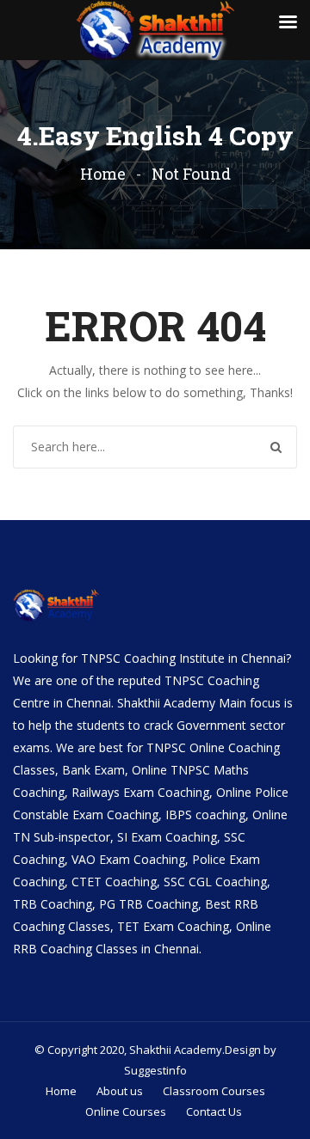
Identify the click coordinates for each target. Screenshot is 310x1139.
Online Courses (125, 1111)
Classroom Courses (214, 1091)
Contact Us (214, 1111)
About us (119, 1091)
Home (103, 173)
